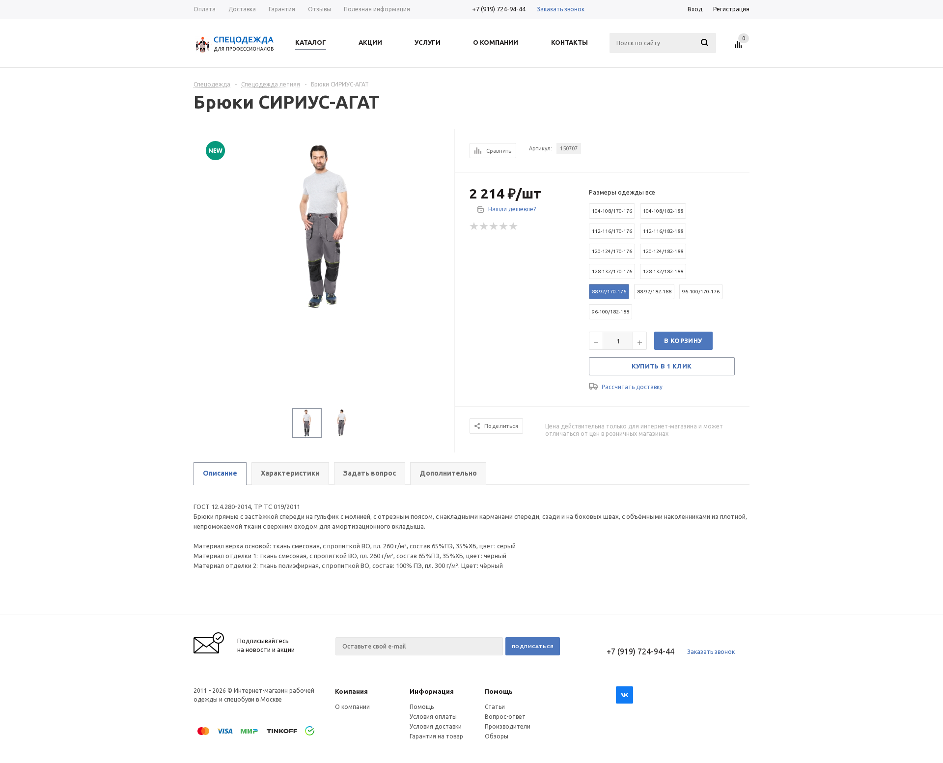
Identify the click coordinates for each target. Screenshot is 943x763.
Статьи (495, 707)
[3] (494, 226)
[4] (504, 226)
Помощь (499, 691)
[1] (474, 226)
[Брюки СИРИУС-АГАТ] (324, 225)
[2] (484, 226)
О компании (352, 707)
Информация (432, 691)
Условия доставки (436, 726)
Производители (507, 726)
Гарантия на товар (436, 736)
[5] (514, 226)
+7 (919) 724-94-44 (499, 8)
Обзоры (496, 736)
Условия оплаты (433, 716)
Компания (351, 691)
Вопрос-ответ (505, 716)
